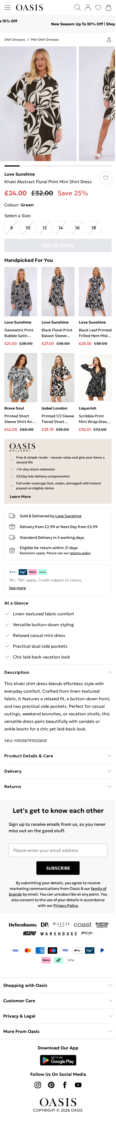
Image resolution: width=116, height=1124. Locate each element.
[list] (56, 104)
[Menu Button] (7, 7)
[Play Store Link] (56, 1059)
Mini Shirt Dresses (45, 39)
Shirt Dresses (14, 39)
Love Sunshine (19, 170)
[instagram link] (36, 1084)
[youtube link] (76, 1084)
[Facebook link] (63, 1084)
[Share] (105, 39)
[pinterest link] (49, 1084)
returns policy (80, 545)
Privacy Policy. (74, 905)
